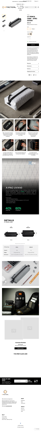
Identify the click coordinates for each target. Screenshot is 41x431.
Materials (29, 63)
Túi (17, 6)
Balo (23, 4)
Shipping (28, 24)
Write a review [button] (21, 348)
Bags (22, 401)
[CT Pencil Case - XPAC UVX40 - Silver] (21, 372)
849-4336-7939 (28, 1)
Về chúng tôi (20, 8)
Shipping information (31, 71)
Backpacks (23, 400)
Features (29, 68)
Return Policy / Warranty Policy (7, 419)
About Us (22, 408)
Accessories (23, 403)
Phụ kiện (21, 6)
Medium (33, 28)
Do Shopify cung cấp (20, 427)
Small (29, 28)
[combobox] (30, 7)
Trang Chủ (18, 4)
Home (28, 14)
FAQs (22, 411)
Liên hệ (20, 10)
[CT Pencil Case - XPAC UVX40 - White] (19, 372)
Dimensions (29, 66)
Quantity (29, 36)
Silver (31, 34)
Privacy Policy (4, 416)
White (28, 34)
